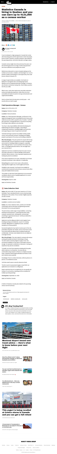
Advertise (3, 445)
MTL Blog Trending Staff (10, 48)
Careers (12, 445)
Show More (5, 302)
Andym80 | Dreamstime (5, 40)
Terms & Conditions (36, 447)
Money (3, 6)
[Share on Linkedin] (8, 45)
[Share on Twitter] (10, 45)
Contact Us (17, 445)
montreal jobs (6, 299)
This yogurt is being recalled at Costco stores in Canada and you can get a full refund (16, 412)
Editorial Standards (47, 445)
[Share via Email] (12, 45)
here (13, 285)
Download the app (23, 445)
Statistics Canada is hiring (15, 58)
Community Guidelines (38, 445)
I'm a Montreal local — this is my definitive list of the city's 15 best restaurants (11, 382)
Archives (8, 445)
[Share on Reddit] (6, 45)
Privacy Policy (28, 447)
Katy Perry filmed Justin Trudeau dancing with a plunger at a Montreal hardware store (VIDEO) (12, 358)
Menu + (2, 1)
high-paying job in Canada (18, 55)
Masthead (53, 445)
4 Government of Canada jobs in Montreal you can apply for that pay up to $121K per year (12, 426)
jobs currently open (21, 99)
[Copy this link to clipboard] (14, 45)
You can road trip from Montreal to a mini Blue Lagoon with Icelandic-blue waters (12, 370)
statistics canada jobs (15, 299)
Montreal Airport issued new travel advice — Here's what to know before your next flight (16, 344)
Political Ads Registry (21, 447)
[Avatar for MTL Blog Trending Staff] (2, 306)
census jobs (24, 299)
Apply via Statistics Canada (8, 182)
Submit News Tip (31, 445)
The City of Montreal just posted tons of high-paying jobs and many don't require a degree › (16, 293)
